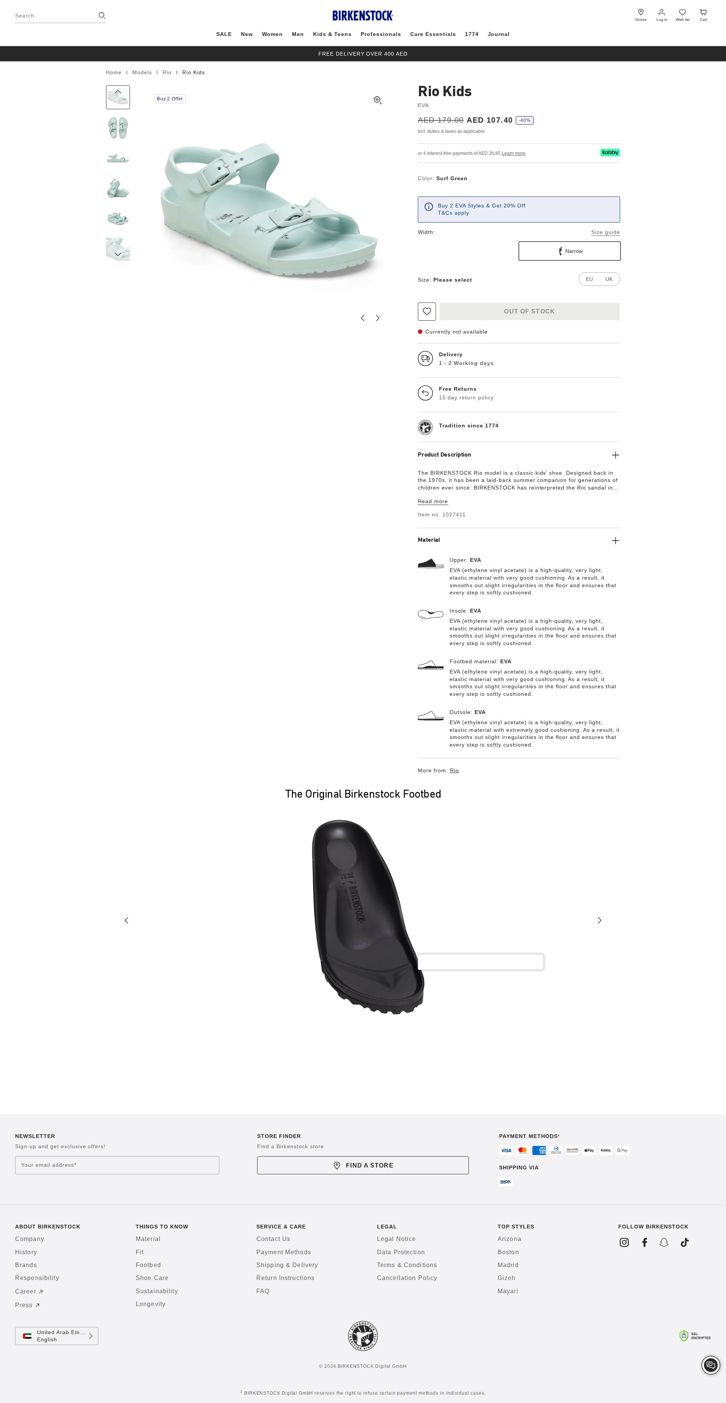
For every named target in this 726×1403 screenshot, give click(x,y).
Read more (433, 501)
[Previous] (118, 97)
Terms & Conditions (407, 1265)
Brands (26, 1265)
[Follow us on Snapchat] (664, 1242)
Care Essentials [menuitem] (433, 34)
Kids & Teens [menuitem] (332, 34)
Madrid (508, 1265)
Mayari (508, 1291)
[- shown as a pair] (118, 218)
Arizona (509, 1239)
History (26, 1252)
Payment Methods (283, 1252)
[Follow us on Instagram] (624, 1242)
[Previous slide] (363, 318)
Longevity (151, 1304)
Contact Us (273, 1239)
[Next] (118, 249)
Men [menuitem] (298, 34)
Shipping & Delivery (287, 1265)
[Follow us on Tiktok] (684, 1242)
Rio (168, 72)
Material (148, 1239)
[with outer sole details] (118, 188)
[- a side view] (118, 158)
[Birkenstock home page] (363, 15)
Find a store (369, 1165)
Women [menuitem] (272, 34)
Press (24, 1305)
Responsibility (37, 1278)
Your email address (48, 1165)
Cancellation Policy (407, 1278)
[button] (269, 209)
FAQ (263, 1291)
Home (115, 72)
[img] (710, 1365)
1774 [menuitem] (472, 34)
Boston (508, 1252)
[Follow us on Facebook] (644, 1242)
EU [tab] (589, 279)
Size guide (605, 232)
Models (143, 72)
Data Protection (401, 1252)
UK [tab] (609, 279)
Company (29, 1239)
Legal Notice (396, 1239)
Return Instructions (285, 1278)
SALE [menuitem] (224, 34)
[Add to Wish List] (427, 311)
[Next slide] (378, 318)
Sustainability (157, 1291)
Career (25, 1291)
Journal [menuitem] (499, 34)
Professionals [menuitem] (381, 34)
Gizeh (507, 1278)
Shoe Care (152, 1278)
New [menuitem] (247, 34)
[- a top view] (118, 127)
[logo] (610, 153)
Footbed (148, 1265)
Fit (140, 1252)
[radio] (569, 251)
